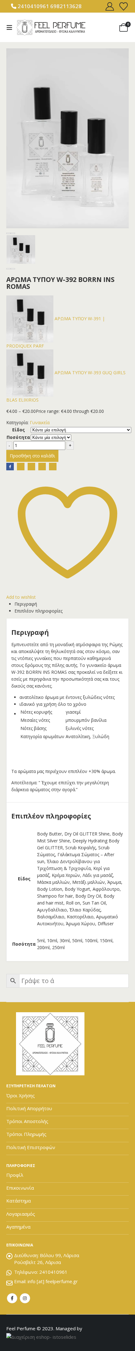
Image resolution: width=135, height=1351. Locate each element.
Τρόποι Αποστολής (27, 1121)
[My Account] (110, 6)
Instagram (25, 1298)
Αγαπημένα (18, 1227)
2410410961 (33, 6)
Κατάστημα (18, 1200)
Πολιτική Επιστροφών (30, 1147)
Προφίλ (14, 1175)
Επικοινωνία (20, 1188)
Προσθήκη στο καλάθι (32, 456)
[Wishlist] (124, 6)
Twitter (20, 466)
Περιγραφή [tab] (25, 604)
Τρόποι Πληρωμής (26, 1134)
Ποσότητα (18, 437)
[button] (11, 27)
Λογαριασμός (20, 1214)
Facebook (10, 466)
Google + (42, 466)
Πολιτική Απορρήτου (29, 1108)
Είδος (18, 430)
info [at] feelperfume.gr (53, 1281)
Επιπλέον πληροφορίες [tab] (38, 611)
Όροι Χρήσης (20, 1095)
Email (53, 466)
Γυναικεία (40, 422)
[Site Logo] (50, 27)
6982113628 (66, 6)
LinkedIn (31, 466)
